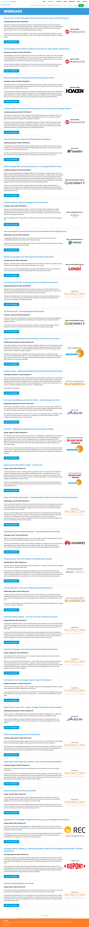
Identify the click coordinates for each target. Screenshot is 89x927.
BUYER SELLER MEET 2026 (54, 5)
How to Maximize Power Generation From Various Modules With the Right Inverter (35, 231)
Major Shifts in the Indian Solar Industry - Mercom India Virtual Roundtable (33, 762)
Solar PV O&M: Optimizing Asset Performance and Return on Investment (31, 339)
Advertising (20, 918)
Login (81, 5)
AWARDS (75, 5)
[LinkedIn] (11, 1)
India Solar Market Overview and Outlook (20, 791)
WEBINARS (64, 5)
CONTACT (84, 1)
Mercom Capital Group (54, 918)
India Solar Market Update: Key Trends (19, 883)
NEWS (44, 1)
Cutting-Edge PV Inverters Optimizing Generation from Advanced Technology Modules (37, 108)
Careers (44, 918)
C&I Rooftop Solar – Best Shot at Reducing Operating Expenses (28, 588)
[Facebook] (2, 1)
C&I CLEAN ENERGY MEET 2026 (38, 5)
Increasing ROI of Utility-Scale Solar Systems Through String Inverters (31, 282)
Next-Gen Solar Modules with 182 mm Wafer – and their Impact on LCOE (31, 400)
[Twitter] (8, 1)
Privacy (64, 918)
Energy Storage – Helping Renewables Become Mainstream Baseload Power (33, 371)
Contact (37, 918)
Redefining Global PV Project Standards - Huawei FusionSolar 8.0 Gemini (32, 532)
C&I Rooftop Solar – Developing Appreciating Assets (24, 311)
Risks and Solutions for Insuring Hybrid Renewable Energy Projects (29, 78)
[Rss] (5, 1)
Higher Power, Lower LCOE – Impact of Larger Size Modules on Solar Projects (33, 707)
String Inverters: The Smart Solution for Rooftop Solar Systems (28, 559)
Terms (70, 918)
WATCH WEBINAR (11, 42)
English (14, 1)
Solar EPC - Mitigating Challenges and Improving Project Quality (29, 429)
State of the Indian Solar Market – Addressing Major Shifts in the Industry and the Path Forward (40, 497)
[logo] (5, 5)
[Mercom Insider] (51, 1)
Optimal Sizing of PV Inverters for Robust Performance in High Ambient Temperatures (37, 49)
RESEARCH (59, 1)
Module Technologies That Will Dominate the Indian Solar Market (29, 257)
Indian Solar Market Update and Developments (22, 734)
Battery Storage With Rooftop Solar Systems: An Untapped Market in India (32, 166)
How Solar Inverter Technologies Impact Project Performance (27, 680)
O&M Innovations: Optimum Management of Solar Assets (26, 202)
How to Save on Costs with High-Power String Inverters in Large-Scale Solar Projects (36, 18)
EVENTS (65, 1)
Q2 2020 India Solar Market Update (19, 741)
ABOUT (78, 1)
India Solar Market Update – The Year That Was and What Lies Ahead (30, 617)
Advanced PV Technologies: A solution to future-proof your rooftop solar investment (36, 820)
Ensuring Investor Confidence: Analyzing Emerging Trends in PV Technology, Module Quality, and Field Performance (43, 850)
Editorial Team (29, 918)
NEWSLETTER (72, 1)
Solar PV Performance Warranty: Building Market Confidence (27, 139)
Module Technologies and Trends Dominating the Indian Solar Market (30, 649)
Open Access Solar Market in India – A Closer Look (23, 465)
